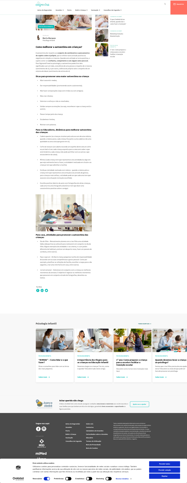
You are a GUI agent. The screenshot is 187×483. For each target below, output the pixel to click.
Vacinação (94, 10)
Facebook (38, 429)
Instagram (44, 429)
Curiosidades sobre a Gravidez (97, 434)
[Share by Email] (42, 291)
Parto (69, 10)
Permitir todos (164, 464)
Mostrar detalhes (122, 479)
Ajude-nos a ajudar (139, 404)
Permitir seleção (165, 470)
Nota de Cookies (92, 448)
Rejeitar (165, 476)
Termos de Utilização (93, 441)
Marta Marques (49, 38)
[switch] (66, 478)
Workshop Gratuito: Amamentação (116, 35)
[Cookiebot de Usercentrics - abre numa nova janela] (18, 478)
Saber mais (43, 377)
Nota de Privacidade (93, 445)
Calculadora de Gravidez (94, 431)
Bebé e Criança (80, 10)
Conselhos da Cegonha (112, 10)
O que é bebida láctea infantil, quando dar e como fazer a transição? (118, 21)
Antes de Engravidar (44, 10)
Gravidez (59, 10)
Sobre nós (89, 424)
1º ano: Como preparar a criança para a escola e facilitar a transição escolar (118, 53)
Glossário (89, 438)
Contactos (90, 427)
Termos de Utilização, (132, 437)
